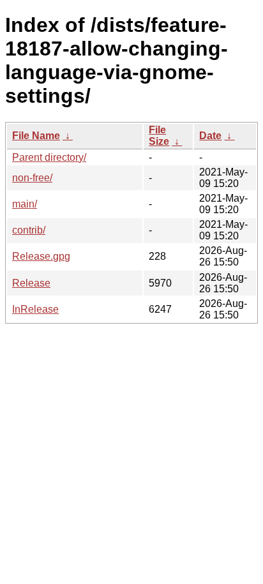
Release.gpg (41, 256)
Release (31, 283)
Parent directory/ (49, 157)
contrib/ (28, 230)
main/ (24, 203)
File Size (159, 135)
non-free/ (32, 177)
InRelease (35, 309)
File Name (36, 135)
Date (210, 135)
